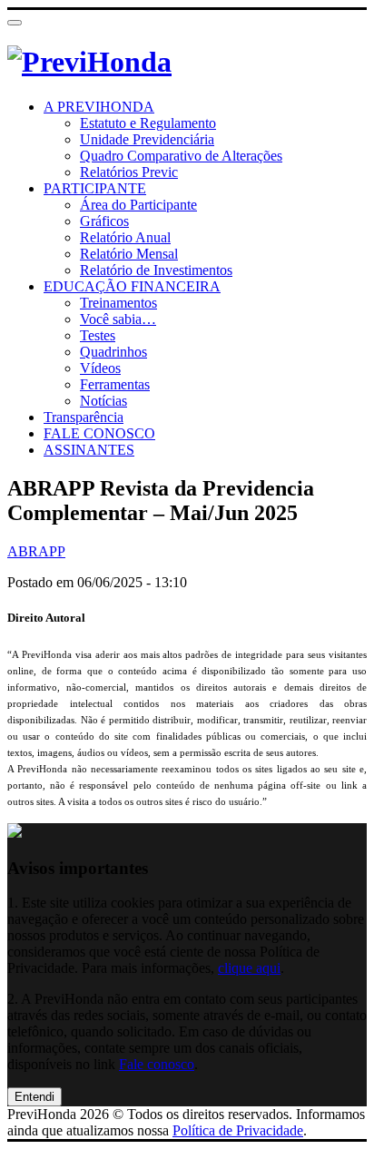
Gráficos (104, 221)
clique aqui (249, 968)
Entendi (34, 1097)
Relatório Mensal (129, 253)
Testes (97, 335)
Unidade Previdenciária (147, 139)
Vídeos (100, 368)
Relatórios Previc (129, 172)
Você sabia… (118, 319)
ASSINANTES (89, 449)
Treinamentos (118, 302)
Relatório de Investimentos (156, 270)
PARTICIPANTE (95, 188)
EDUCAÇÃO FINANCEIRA (132, 286)
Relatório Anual (125, 237)
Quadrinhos (113, 351)
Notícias (103, 400)
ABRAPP (36, 551)
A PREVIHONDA (99, 106)
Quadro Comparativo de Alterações (181, 155)
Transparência (83, 417)
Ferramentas (115, 384)
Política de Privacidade (237, 1130)
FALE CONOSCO (99, 433)
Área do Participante (138, 204)
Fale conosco (156, 1064)
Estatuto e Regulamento (148, 123)
